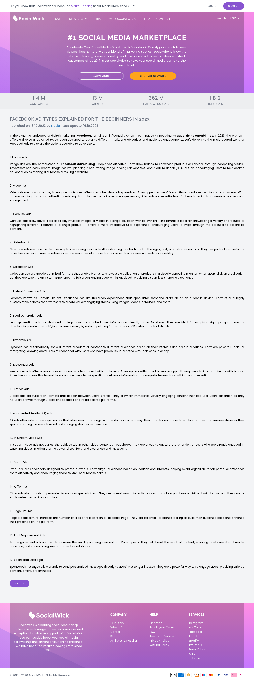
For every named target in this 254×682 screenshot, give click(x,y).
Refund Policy (159, 645)
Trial (98, 18)
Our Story (117, 623)
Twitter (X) (196, 645)
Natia (55, 126)
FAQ (152, 632)
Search (221, 18)
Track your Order (162, 627)
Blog (113, 636)
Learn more (100, 76)
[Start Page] (28, 20)
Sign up (233, 6)
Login (212, 6)
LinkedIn (194, 658)
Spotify (194, 641)
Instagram (196, 623)
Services (76, 18)
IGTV (192, 654)
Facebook (196, 632)
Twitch (193, 636)
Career (115, 632)
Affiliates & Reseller (123, 641)
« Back (19, 583)
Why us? (116, 627)
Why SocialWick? (123, 18)
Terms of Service (162, 636)
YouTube (195, 627)
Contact (163, 18)
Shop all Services (153, 76)
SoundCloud (197, 649)
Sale (58, 18)
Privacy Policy (159, 641)
